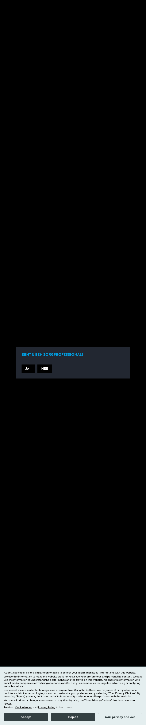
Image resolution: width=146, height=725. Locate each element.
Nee (44, 368)
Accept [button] (26, 717)
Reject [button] (73, 717)
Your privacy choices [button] (120, 717)
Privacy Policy (46, 707)
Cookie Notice (23, 707)
